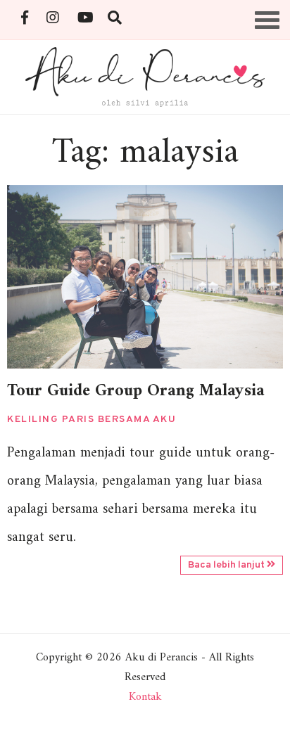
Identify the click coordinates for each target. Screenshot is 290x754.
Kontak (145, 697)
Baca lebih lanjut (227, 565)
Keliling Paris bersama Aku (91, 420)
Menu (268, 12)
